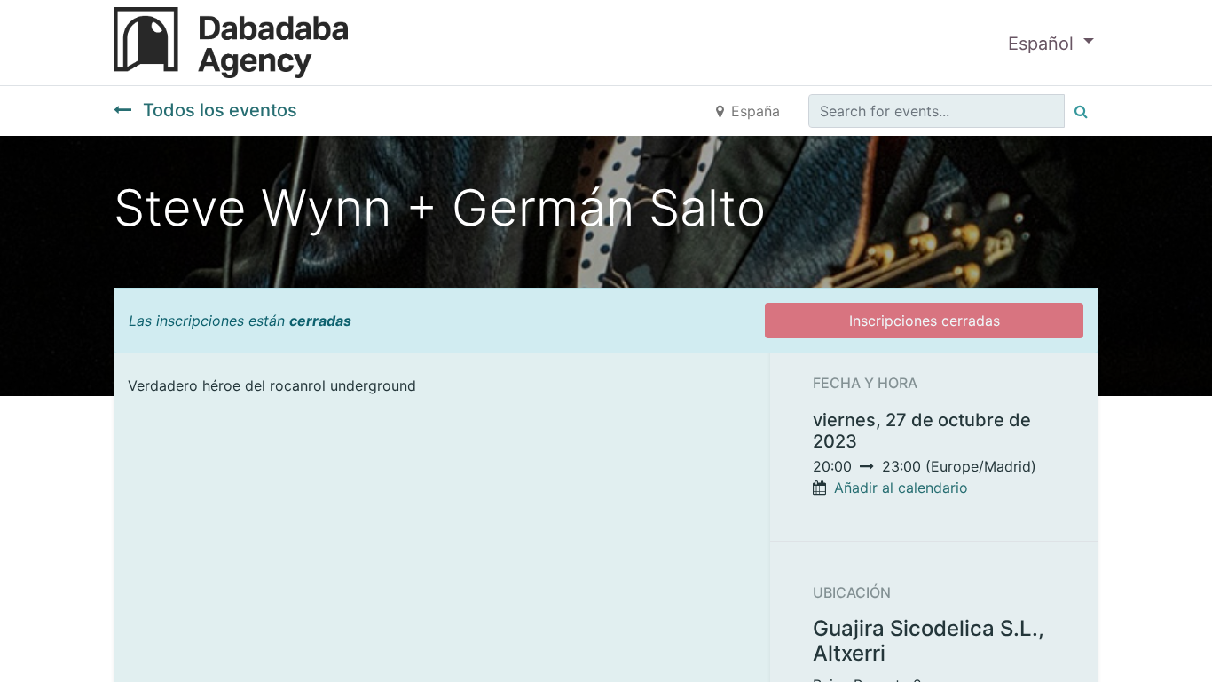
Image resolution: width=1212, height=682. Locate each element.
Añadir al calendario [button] (901, 487)
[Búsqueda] (1081, 111)
